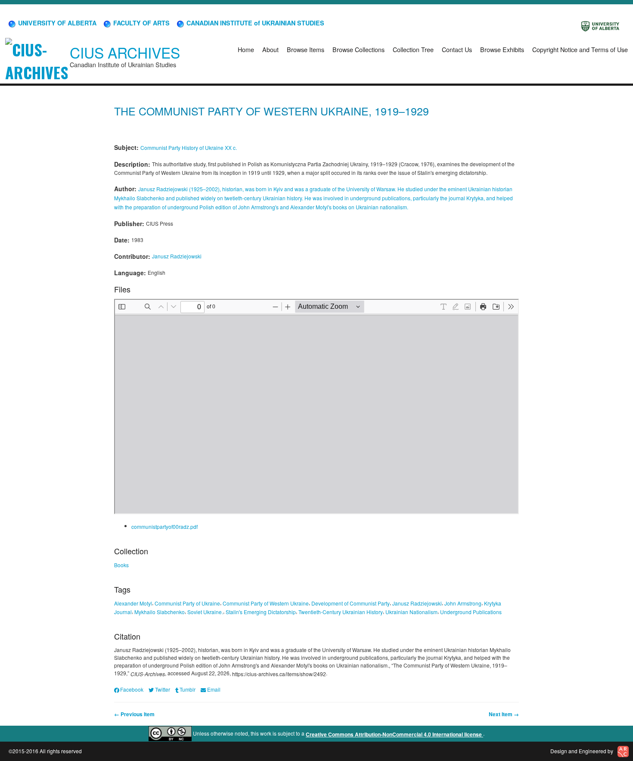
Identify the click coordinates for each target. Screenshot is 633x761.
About (270, 49)
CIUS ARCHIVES (125, 52)
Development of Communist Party (350, 603)
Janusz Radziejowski (177, 256)
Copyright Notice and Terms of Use (580, 49)
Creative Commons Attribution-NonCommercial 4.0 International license (394, 734)
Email (213, 689)
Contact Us (457, 49)
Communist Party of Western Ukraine (266, 603)
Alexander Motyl (133, 603)
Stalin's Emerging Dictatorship (261, 611)
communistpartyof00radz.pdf (164, 526)
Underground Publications (471, 611)
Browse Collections (358, 49)
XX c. (231, 147)
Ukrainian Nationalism (411, 611)
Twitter (162, 689)
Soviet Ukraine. (205, 611)
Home (246, 49)
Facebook (131, 689)
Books (121, 564)
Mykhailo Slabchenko (159, 611)
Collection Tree (413, 49)
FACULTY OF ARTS (141, 23)
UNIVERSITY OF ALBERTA (56, 23)
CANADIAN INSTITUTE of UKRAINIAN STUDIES (254, 23)
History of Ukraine (202, 147)
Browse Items (305, 49)
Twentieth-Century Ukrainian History (340, 611)
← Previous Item (134, 714)
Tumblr (187, 689)
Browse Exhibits (502, 49)
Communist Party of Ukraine (187, 603)
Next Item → (504, 714)
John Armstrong (462, 603)
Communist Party (160, 147)
